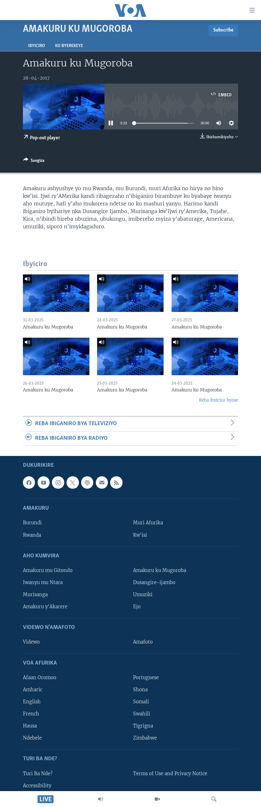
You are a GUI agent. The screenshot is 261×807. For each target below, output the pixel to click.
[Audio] (100, 799)
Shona (140, 690)
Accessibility (37, 785)
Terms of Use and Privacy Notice (170, 773)
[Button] (34, 161)
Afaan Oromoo (39, 677)
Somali (141, 702)
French (31, 714)
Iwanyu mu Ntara (43, 582)
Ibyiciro (36, 46)
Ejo (137, 607)
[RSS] (116, 482)
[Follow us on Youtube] (44, 482)
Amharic (32, 690)
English (32, 702)
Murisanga (35, 594)
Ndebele (32, 738)
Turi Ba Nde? (38, 773)
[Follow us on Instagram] (58, 482)
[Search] (213, 799)
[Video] (157, 799)
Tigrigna (143, 726)
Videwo (31, 642)
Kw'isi (140, 535)
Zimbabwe (145, 738)
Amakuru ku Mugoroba (159, 570)
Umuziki (142, 594)
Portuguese (146, 677)
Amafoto (143, 642)
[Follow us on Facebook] (29, 482)
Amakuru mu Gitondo (48, 570)
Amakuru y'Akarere (45, 607)
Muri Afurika (148, 523)
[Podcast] (87, 482)
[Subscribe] (102, 482)
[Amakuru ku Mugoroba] (56, 293)
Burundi (32, 523)
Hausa (30, 726)
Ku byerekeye (69, 46)
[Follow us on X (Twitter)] (73, 482)
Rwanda (32, 535)
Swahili (141, 714)
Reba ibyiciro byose (218, 400)
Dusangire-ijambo (154, 582)
